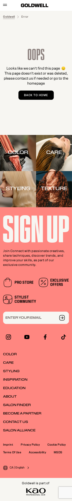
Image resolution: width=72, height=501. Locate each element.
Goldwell (9, 16)
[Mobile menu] (5, 5)
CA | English (17, 467)
